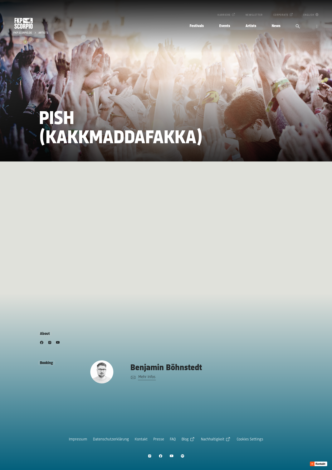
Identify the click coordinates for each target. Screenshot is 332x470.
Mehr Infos (146, 377)
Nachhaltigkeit (212, 439)
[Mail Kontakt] (132, 377)
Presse (158, 439)
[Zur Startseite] (23, 23)
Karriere (224, 15)
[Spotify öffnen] (182, 455)
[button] (318, 464)
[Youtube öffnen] (171, 455)
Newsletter (254, 15)
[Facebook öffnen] (160, 455)
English (308, 15)
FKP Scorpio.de (23, 32)
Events (224, 26)
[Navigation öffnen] (317, 27)
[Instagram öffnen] (149, 455)
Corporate (281, 15)
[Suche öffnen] (298, 27)
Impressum (78, 439)
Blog (185, 439)
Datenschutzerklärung (111, 439)
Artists (251, 26)
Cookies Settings (250, 439)
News (276, 26)
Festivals (197, 26)
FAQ (173, 439)
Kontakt (141, 439)
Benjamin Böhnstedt (166, 368)
